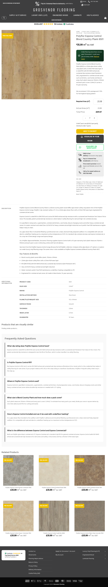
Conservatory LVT (90, 184)
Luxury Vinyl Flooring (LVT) (90, 32)
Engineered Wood (60, 15)
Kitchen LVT (96, 186)
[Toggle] (105, 551)
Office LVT (93, 188)
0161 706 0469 (87, 173)
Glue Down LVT (82, 186)
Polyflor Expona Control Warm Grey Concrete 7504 (89, 533)
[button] (4, 17)
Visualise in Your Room (91, 138)
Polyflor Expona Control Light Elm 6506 (54, 533)
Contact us (32, 551)
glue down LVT (87, 247)
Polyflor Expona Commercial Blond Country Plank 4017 (82, 249)
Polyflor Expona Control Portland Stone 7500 (54, 488)
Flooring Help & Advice (36, 559)
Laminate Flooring (88, 559)
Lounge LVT (81, 188)
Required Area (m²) (83, 102)
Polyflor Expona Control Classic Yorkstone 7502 (18, 533)
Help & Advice (93, 15)
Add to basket (90, 131)
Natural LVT (88, 188)
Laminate (77, 15)
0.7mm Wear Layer (87, 182)
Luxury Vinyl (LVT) (39, 15)
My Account (59, 555)
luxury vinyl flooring (32, 249)
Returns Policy (33, 562)
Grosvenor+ (56, 20)
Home (78, 32)
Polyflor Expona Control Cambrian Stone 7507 (89, 488)
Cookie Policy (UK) (34, 573)
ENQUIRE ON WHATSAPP (91, 147)
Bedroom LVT (82, 184)
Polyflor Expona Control (92, 33)
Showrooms (32, 555)
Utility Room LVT (93, 189)
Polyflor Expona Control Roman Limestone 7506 (18, 488)
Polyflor (79, 33)
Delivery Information (35, 570)
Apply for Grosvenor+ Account (65, 551)
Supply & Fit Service (17, 15)
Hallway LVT (90, 186)
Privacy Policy (33, 566)
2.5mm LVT (94, 182)
